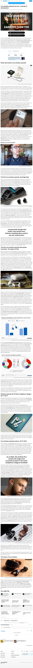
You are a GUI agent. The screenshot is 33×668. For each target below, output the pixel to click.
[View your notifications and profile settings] (31, 631)
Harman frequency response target (23, 40)
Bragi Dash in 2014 (26, 210)
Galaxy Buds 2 (9, 510)
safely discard (9, 295)
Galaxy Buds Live (10, 520)
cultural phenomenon (9, 407)
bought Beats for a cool (5, 380)
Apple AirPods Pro (12, 443)
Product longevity (28, 266)
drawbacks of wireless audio (10, 215)
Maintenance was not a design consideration (10, 311)
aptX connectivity (4, 223)
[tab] (3, 630)
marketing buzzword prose (5, 140)
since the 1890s (3, 88)
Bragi (11, 618)
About (2, 651)
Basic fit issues (17, 266)
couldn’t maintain (4, 295)
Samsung (16, 618)
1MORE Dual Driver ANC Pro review (17, 598)
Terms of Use (3, 655)
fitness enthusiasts (17, 238)
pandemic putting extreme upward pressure (11, 498)
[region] (16, 635)
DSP (9, 41)
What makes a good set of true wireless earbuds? (17, 610)
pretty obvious (23, 405)
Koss (14, 618)
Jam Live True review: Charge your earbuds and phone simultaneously (6, 598)
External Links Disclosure (15, 655)
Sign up (31, 624)
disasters (14, 296)
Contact (12, 651)
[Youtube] (27, 651)
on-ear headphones (5, 93)
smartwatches (14, 516)
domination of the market (22, 444)
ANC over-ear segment (6, 472)
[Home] (6, 1)
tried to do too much (27, 411)
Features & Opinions (3, 617)
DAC (26, 344)
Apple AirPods (4, 618)
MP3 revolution (19, 105)
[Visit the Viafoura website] (30, 645)
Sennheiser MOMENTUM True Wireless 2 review (27, 598)
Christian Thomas (4, 11)
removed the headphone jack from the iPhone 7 (13, 342)
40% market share (29, 398)
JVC (12, 618)
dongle (29, 344)
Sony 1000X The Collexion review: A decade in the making (6, 610)
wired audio (17, 181)
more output (24, 134)
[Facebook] (22, 651)
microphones (3, 476)
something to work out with (5, 546)
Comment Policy (22, 622)
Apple (1, 618)
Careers (12, 653)
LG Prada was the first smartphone (19, 252)
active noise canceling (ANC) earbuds (9, 505)
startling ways (19, 582)
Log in (29, 624)
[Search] (11, 1)
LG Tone (14, 398)
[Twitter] (29, 651)
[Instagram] (24, 651)
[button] (16, 75)
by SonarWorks (20, 466)
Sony (18, 618)
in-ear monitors (27, 88)
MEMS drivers (22, 583)
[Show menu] (1, 1)
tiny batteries (19, 308)
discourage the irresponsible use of (19, 295)
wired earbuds (18, 502)
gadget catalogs (3, 137)
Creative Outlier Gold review (27, 610)
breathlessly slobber (20, 293)
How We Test (3, 653)
